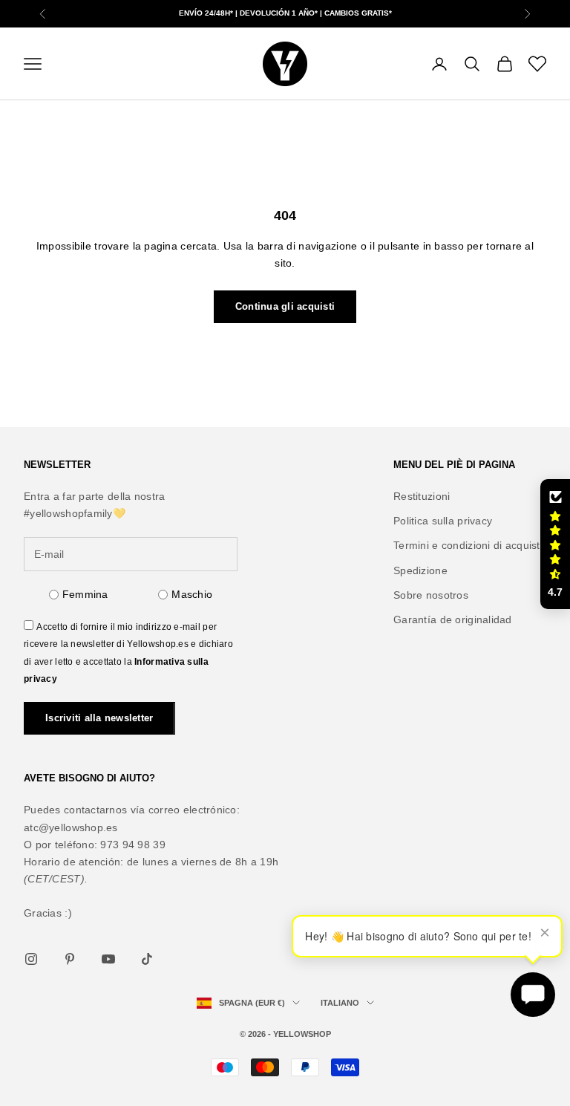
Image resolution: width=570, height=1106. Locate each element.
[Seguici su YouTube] (108, 959)
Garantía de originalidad (452, 619)
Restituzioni (421, 496)
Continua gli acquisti (285, 306)
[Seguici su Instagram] (31, 959)
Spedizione (420, 570)
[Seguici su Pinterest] (69, 959)
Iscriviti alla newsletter (99, 717)
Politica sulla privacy (442, 521)
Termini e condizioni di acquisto (469, 545)
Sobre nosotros (430, 595)
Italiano (340, 1002)
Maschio (191, 594)
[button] (555, 544)
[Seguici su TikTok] (147, 959)
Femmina (85, 594)
